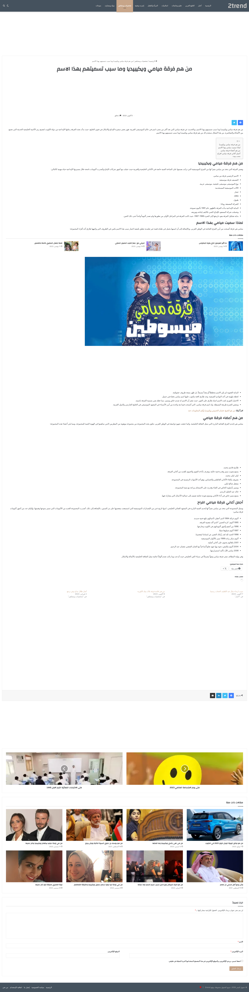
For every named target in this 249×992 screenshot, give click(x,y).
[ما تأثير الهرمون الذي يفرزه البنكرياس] (236, 246)
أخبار (200, 6)
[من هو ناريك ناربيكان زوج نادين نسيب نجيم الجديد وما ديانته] (154, 866)
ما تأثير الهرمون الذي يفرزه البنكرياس (213, 243)
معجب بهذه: (236, 156)
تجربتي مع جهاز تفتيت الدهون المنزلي (129, 243)
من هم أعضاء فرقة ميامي (230, 150)
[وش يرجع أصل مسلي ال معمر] (215, 866)
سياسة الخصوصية (38, 987)
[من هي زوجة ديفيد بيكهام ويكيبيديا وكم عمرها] (34, 825)
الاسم (240, 942)
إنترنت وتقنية (139, 6)
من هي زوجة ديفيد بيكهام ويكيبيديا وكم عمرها (43, 843)
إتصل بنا (27, 987)
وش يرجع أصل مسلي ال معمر (231, 884)
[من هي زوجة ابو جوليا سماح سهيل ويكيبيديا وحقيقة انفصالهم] (94, 866)
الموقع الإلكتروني (114, 951)
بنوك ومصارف (110, 6)
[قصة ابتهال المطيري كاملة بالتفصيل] (71, 246)
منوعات (98, 6)
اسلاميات (165, 6)
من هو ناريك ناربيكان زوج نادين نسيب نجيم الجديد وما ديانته (160, 884)
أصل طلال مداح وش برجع (77, 591)
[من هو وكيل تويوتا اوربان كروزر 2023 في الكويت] (215, 825)
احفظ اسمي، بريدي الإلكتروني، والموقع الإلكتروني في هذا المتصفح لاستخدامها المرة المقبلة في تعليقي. (204, 961)
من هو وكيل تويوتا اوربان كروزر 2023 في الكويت (224, 843)
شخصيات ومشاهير (124, 6)
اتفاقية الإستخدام (16, 987)
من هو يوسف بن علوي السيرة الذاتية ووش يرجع (104, 843)
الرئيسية (208, 6)
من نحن (5, 987)
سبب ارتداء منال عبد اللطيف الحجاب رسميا (226, 591)
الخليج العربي (190, 6)
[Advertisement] (124, 34)
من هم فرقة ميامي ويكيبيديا (229, 144)
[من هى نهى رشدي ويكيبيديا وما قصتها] (154, 825)
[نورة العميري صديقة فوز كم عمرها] (34, 866)
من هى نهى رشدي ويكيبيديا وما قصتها (167, 843)
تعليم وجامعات (177, 6)
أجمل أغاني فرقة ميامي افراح (228, 153)
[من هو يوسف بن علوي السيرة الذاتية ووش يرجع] (94, 825)
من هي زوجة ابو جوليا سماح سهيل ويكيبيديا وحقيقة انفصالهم (98, 884)
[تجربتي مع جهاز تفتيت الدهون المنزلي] (153, 246)
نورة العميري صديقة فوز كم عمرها (48, 884)
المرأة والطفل (153, 6)
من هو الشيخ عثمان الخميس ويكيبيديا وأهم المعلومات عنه (211, 410)
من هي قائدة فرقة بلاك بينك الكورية (151, 591)
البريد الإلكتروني (236, 951)
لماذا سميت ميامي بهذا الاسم (229, 147)
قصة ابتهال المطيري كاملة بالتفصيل (48, 243)
